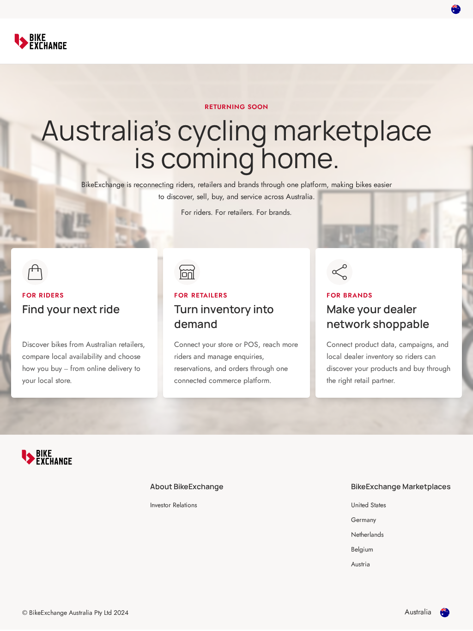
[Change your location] (456, 9)
